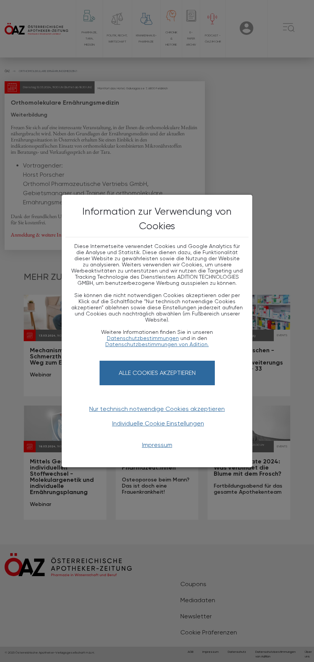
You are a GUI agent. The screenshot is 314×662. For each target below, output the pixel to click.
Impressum (157, 444)
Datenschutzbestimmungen (143, 338)
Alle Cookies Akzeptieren (157, 372)
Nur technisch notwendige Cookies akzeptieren (157, 408)
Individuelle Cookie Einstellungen (158, 423)
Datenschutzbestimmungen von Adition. (157, 344)
